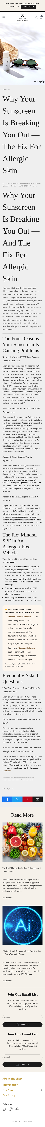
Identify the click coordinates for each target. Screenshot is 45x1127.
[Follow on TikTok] (10, 1109)
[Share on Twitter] (17, 799)
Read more (7, 898)
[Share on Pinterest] (27, 799)
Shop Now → (8, 771)
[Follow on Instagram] (4, 1109)
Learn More (28, 6)
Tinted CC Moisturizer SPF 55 (21, 617)
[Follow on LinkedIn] (17, 1109)
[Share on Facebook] (7, 799)
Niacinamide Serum (26, 648)
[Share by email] (37, 799)
